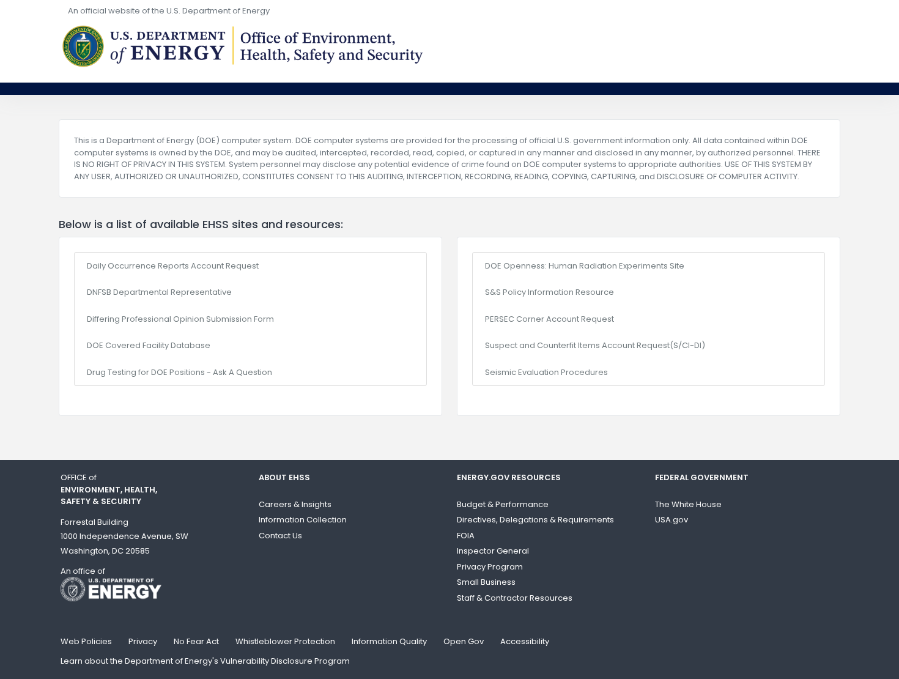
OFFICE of (109, 489)
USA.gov (671, 519)
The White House (688, 504)
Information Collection (303, 519)
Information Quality (389, 641)
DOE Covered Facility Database (148, 345)
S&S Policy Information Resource (549, 292)
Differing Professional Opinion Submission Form (180, 319)
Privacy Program (490, 567)
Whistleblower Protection (285, 641)
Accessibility (524, 641)
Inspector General (493, 551)
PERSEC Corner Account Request (549, 319)
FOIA (466, 535)
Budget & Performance (503, 504)
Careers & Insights (295, 504)
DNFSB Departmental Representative (159, 292)
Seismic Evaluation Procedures (546, 372)
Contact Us (280, 535)
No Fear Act (196, 641)
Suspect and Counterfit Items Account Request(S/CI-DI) (595, 345)
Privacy (142, 641)
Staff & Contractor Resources (514, 598)
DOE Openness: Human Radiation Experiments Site (584, 266)
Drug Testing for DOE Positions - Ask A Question (179, 372)
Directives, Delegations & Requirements (535, 519)
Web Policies (86, 641)
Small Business (486, 582)
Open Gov (463, 641)
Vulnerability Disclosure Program (285, 661)
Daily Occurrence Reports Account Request (173, 266)
